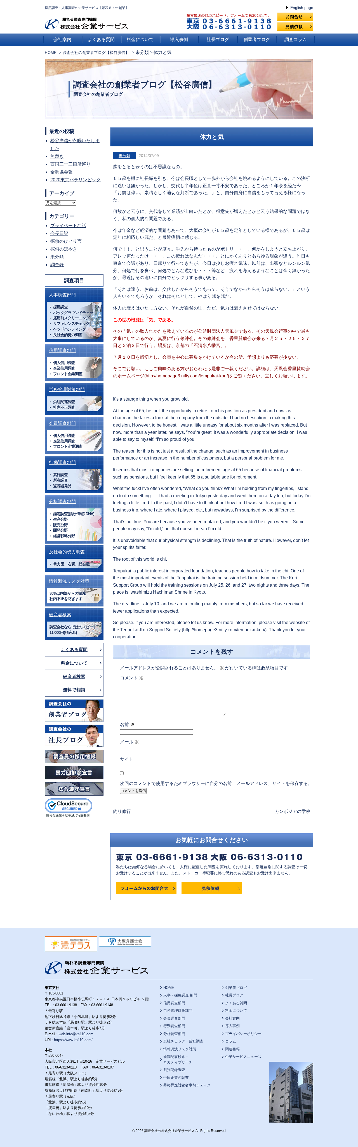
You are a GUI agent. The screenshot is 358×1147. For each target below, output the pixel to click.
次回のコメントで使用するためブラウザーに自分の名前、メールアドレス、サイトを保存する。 (216, 783)
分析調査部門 (62, 501)
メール (129, 741)
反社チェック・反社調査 (183, 1041)
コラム (230, 1041)
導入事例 (179, 39)
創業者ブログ (256, 39)
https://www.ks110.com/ (73, 1040)
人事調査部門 (62, 294)
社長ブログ (218, 39)
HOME (50, 52)
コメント (131, 677)
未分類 (124, 155)
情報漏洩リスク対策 (69, 581)
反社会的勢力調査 (67, 551)
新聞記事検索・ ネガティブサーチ (177, 1059)
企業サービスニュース (243, 1057)
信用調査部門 (62, 350)
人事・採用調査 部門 (180, 995)
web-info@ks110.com (76, 1034)
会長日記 (59, 233)
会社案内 (62, 39)
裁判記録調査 (174, 1070)
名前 (127, 724)
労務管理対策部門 (67, 389)
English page (301, 7)
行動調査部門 (62, 462)
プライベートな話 (68, 225)
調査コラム (295, 39)
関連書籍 (232, 1049)
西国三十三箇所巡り (70, 164)
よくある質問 (101, 39)
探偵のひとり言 (66, 241)
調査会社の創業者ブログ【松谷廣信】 (144, 84)
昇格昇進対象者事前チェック (187, 1085)
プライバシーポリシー (243, 1034)
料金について (140, 39)
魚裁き (57, 156)
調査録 (57, 264)
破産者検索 (60, 614)
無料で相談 (74, 689)
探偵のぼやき (63, 249)
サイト (126, 759)
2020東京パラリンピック (75, 179)
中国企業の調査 (176, 1077)
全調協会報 (61, 172)
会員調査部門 (62, 423)
